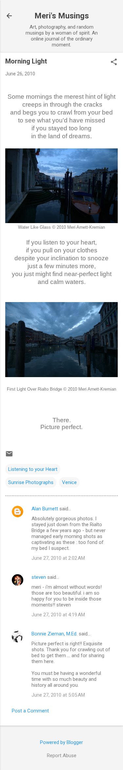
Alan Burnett (44, 509)
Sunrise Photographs (30, 482)
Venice (69, 482)
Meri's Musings (61, 15)
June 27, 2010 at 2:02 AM (58, 558)
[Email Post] (9, 456)
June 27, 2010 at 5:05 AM (58, 695)
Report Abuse (61, 755)
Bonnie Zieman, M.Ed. (54, 634)
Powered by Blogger (61, 742)
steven (38, 577)
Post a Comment (30, 711)
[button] (114, 62)
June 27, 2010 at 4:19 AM (58, 615)
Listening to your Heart (32, 469)
